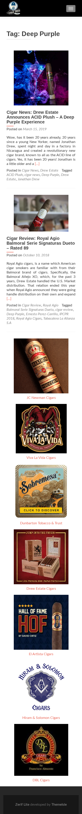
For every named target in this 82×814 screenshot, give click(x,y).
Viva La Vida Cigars (41, 457)
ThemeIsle (59, 804)
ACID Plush (15, 175)
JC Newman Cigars (41, 398)
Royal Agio (50, 305)
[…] (37, 164)
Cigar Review (31, 305)
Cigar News (30, 170)
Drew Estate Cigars (41, 588)
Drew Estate (49, 170)
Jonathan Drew (29, 179)
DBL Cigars (41, 780)
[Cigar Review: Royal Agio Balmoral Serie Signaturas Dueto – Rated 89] (41, 213)
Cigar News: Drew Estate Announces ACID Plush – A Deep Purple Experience (40, 117)
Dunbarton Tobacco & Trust (41, 523)
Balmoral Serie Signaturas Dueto (30, 309)
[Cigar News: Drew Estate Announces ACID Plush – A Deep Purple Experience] (41, 78)
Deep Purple (50, 175)
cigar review (64, 309)
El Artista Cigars (41, 654)
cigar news (32, 175)
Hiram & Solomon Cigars (41, 718)
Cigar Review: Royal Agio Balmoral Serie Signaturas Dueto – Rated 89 (41, 243)
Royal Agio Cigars (29, 318)
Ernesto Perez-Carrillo (42, 314)
